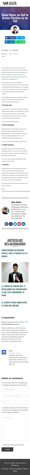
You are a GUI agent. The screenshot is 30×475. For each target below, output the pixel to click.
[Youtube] (19, 224)
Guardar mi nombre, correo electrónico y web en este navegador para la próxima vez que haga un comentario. (15, 410)
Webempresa (15, 465)
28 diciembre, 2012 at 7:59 (19, 322)
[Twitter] (15, 224)
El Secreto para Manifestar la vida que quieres (14, 304)
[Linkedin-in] (23, 224)
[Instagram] (11, 224)
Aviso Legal (5, 468)
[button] (10, 37)
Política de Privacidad (15, 468)
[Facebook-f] (6, 224)
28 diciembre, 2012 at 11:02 (15, 353)
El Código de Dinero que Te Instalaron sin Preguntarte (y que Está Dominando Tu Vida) (14, 291)
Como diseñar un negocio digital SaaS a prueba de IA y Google (15, 253)
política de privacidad (17, 445)
